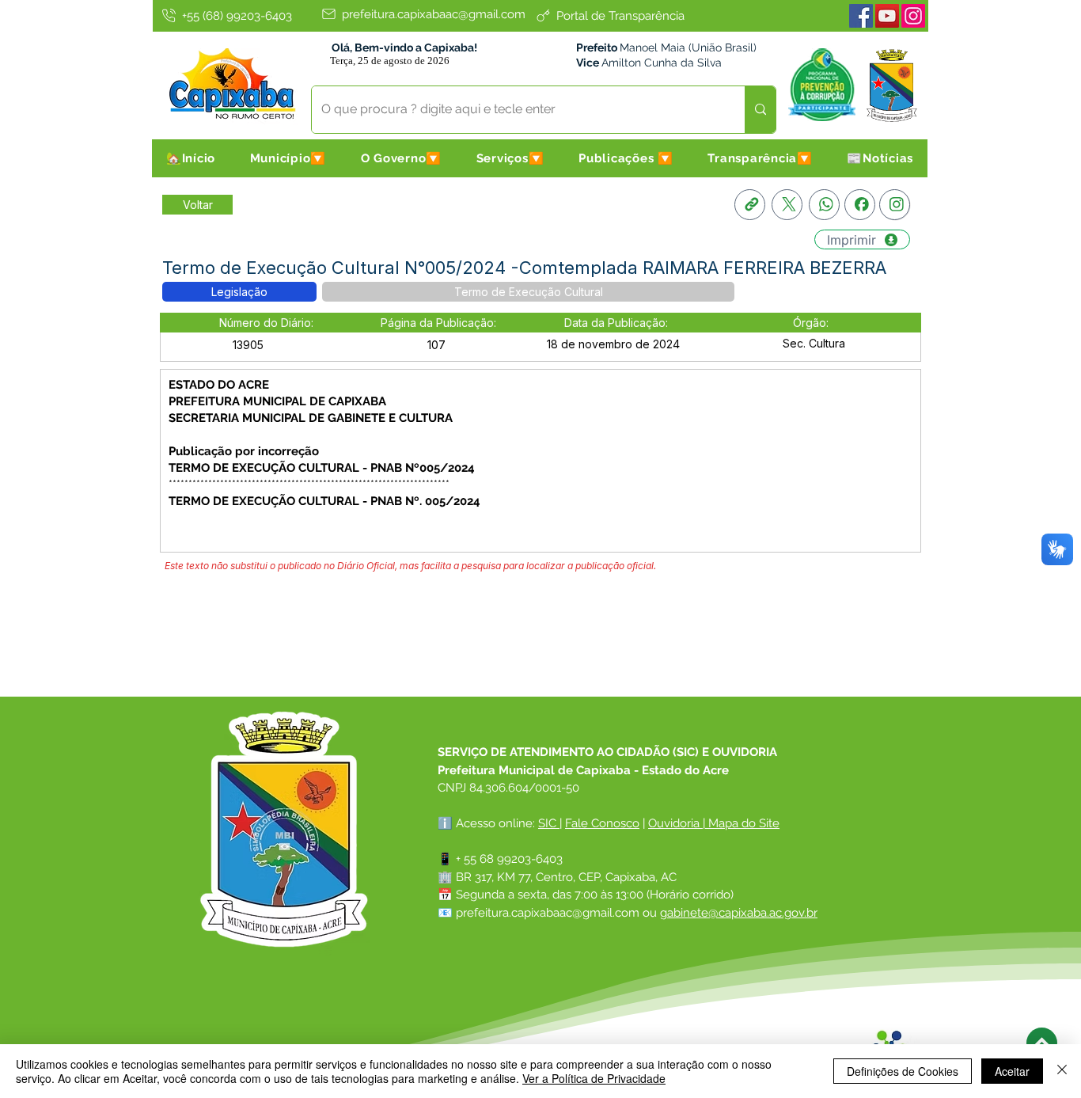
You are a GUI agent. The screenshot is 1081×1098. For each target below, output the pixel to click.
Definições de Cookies (902, 1071)
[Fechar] (1062, 1071)
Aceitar (1012, 1071)
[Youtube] (887, 16)
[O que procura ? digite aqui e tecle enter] (760, 109)
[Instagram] (913, 16)
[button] (288, 158)
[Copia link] (749, 204)
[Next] (1041, 1043)
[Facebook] (861, 16)
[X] (787, 204)
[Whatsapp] (824, 204)
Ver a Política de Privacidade (594, 1078)
